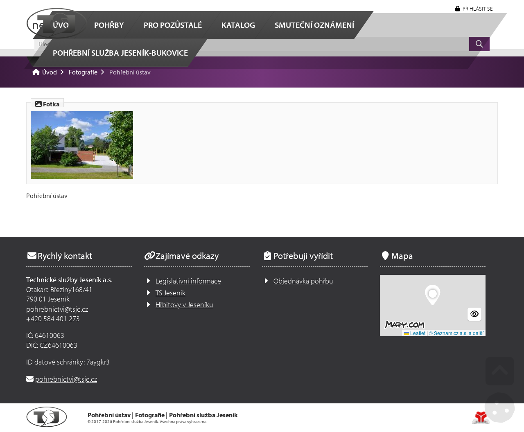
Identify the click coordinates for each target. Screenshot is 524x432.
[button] (474, 9)
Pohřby (109, 25)
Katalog (238, 25)
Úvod (57, 23)
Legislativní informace (188, 281)
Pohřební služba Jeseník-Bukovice (120, 52)
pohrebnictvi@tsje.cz (66, 379)
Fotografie (83, 72)
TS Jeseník (170, 292)
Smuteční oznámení (314, 25)
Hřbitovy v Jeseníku (184, 304)
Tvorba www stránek (481, 418)
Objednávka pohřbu (303, 281)
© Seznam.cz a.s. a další (456, 332)
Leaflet (417, 332)
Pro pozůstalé (173, 25)
